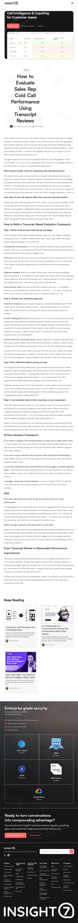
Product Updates (54, 877)
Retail (29, 878)
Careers (65, 869)
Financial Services (30, 868)
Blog (52, 866)
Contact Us (67, 872)
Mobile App (7, 896)
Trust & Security (68, 883)
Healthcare (31, 872)
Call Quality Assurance (43, 866)
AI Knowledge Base (8, 876)
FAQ (52, 884)
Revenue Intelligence (7, 880)
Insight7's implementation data (24, 370)
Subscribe (71, 851)
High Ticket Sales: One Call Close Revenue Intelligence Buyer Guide (20, 676)
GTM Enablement (43, 889)
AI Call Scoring (8, 866)
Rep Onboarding (44, 878)
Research (19, 891)
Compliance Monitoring (43, 893)
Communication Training (45, 898)
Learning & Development (20, 883)
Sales (17, 873)
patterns (24, 212)
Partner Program (66, 876)
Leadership (19, 879)
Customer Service (19, 869)
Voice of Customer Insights (43, 884)
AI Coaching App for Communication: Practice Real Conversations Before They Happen (55, 630)
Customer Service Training (45, 874)
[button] (13, 26)
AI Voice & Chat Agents (9, 888)
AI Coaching (8, 869)
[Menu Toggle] (72, 3)
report (50, 405)
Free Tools (54, 881)
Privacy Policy (67, 890)
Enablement (20, 876)
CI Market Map (56, 887)
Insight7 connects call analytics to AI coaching (22, 423)
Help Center (55, 874)
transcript (36, 159)
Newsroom (66, 880)
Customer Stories (54, 869)
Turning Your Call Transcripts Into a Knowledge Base (20, 628)
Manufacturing (32, 875)
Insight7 (32, 304)
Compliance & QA (20, 887)
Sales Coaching (45, 870)
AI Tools (26, 70)
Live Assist (7, 872)
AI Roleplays (8, 884)
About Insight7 (68, 866)
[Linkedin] (8, 855)
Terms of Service (66, 886)
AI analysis (60, 215)
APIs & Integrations (8, 892)
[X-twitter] (5, 855)
